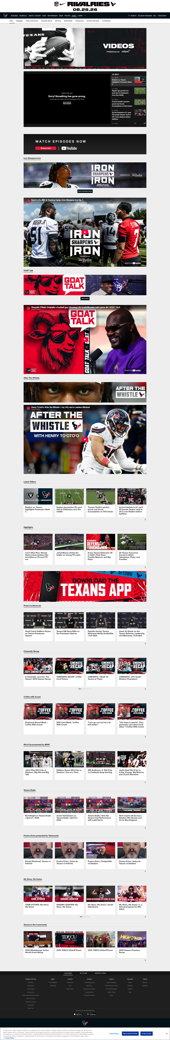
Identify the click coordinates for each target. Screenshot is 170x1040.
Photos (70, 979)
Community (70, 982)
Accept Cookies (146, 1033)
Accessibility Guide (89, 982)
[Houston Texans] (85, 1023)
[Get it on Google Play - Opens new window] (91, 1015)
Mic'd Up (145, 982)
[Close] (167, 1033)
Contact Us (31, 982)
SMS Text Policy (30, 998)
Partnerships (30, 992)
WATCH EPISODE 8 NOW (85, 191)
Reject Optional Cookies (130, 1033)
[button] (67, 103)
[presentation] (145, 520)
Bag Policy (89, 985)
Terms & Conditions (30, 1001)
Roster (130, 982)
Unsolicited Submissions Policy (30, 995)
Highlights (145, 985)
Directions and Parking (89, 989)
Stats (130, 992)
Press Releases (53, 982)
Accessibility (30, 1005)
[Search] (129, 15)
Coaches (130, 989)
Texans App (31, 1008)
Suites (111, 995)
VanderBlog (53, 985)
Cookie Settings (114, 1033)
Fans (70, 985)
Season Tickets (111, 992)
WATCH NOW (85, 298)
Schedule (130, 985)
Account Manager (111, 982)
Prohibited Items (89, 992)
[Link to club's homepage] (5, 15)
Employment (30, 985)
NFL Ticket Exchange (111, 989)
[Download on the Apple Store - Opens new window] (78, 1014)
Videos (145, 979)
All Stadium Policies (89, 995)
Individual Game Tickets (111, 985)
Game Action (70, 989)
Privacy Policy (30, 989)
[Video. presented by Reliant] (85, 48)
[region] (85, 1033)
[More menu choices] (85, 15)
